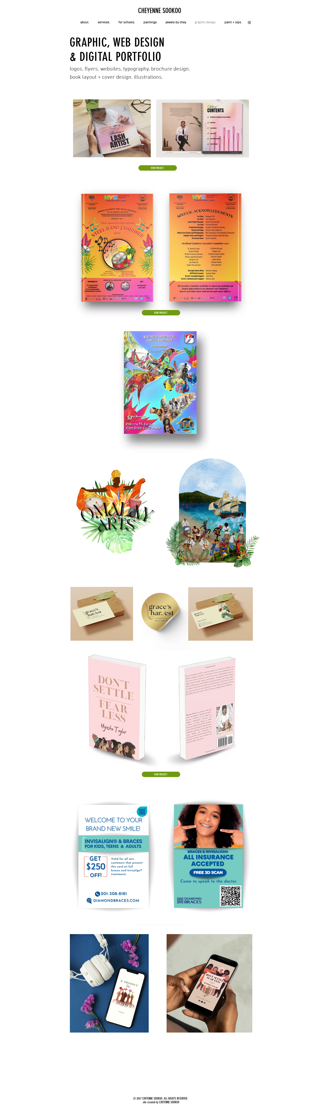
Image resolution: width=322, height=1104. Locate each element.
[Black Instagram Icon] (249, 22)
